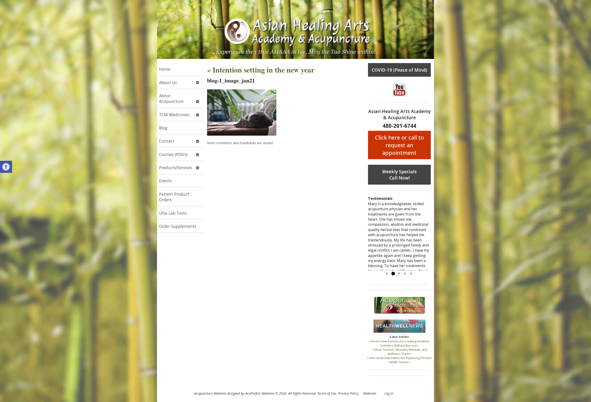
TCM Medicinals (174, 114)
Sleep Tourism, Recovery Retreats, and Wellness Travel (400, 351)
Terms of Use (326, 393)
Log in (388, 393)
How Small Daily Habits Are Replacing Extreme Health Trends (400, 360)
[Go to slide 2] (393, 273)
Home (164, 69)
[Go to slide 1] (387, 273)
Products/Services (175, 167)
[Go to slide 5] (411, 273)
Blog (163, 128)
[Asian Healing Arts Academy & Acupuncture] (295, 29)
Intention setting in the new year (260, 69)
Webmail (369, 393)
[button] (6, 167)
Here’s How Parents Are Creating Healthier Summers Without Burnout (400, 343)
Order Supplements (177, 226)
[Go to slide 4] (405, 273)
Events (165, 180)
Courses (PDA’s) (173, 154)
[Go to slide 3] (399, 273)
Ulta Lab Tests (173, 213)
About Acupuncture (171, 98)
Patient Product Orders (174, 197)
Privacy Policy (348, 393)
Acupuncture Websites (210, 393)
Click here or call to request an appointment (399, 145)
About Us (168, 82)
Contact (166, 141)
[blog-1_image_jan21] (241, 134)
